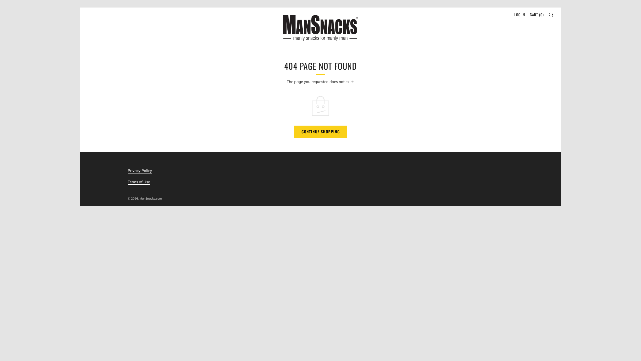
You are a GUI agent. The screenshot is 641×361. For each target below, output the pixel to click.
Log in (519, 14)
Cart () (537, 14)
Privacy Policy (140, 170)
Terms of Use (139, 181)
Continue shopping (320, 132)
